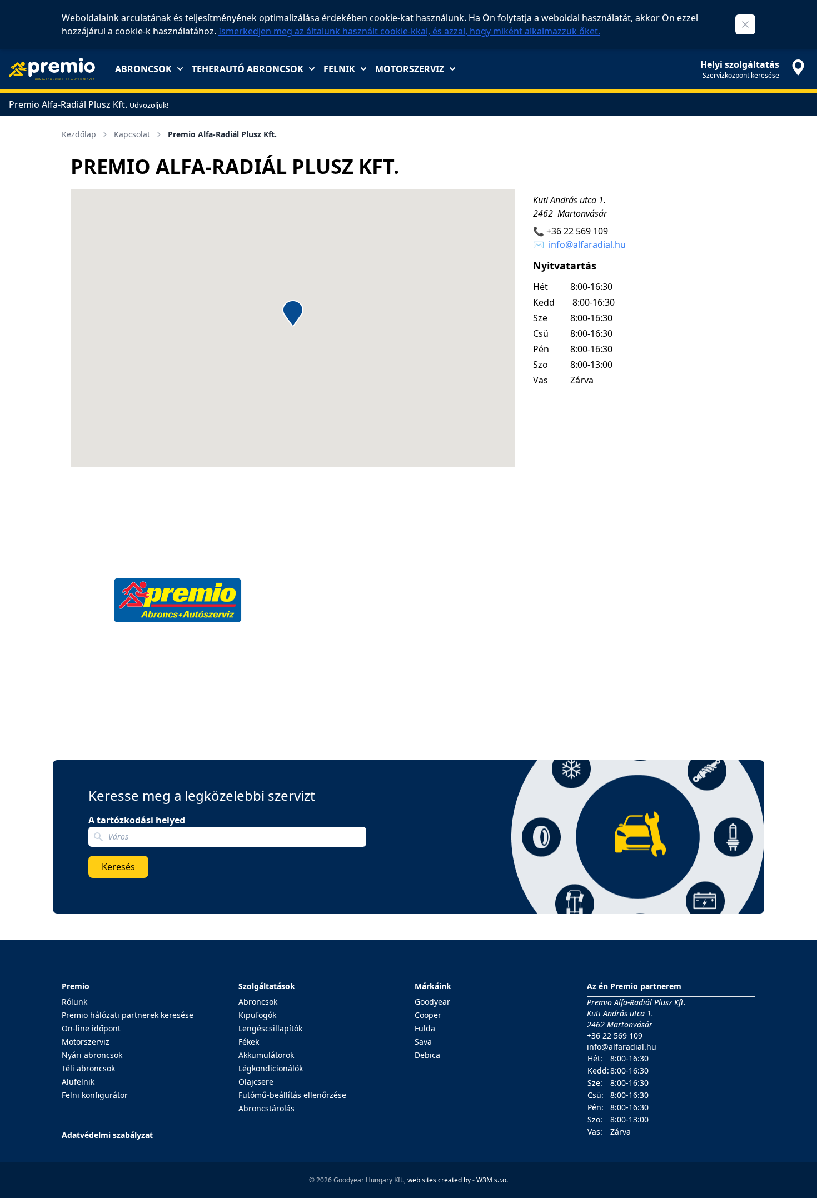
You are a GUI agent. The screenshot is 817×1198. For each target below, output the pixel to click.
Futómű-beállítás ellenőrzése (292, 1095)
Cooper (428, 1015)
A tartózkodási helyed (136, 820)
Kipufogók (257, 1015)
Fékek (248, 1041)
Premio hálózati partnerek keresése (127, 1015)
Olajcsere (255, 1081)
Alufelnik (78, 1081)
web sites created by (439, 1180)
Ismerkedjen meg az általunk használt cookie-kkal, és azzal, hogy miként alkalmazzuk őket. (409, 31)
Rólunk (74, 1001)
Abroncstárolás (266, 1108)
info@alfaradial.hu (587, 244)
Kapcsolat (132, 134)
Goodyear (432, 1001)
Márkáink (433, 986)
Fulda (425, 1028)
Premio (75, 986)
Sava (423, 1041)
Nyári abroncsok (92, 1055)
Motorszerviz (409, 69)
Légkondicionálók (270, 1068)
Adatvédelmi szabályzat (107, 1135)
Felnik (339, 69)
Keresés (118, 867)
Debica (427, 1055)
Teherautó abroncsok (247, 69)
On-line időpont (91, 1028)
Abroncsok (143, 69)
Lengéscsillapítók (270, 1028)
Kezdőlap (79, 134)
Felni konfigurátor (95, 1095)
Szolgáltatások (266, 986)
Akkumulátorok (266, 1055)
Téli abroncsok (88, 1068)
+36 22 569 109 (577, 231)
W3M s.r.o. (492, 1180)
